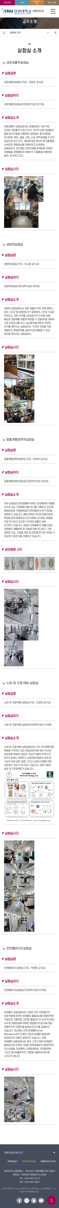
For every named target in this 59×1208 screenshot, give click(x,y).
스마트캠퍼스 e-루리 (36, 3)
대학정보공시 (13, 1161)
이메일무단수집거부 (48, 1161)
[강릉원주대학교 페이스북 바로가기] (19, 1200)
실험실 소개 (15, 32)
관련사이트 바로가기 (13, 1152)
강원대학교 (7, 3)
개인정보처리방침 (29, 1161)
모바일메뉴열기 (53, 11)
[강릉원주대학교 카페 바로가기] (26, 1200)
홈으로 (4, 32)
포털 (22, 3)
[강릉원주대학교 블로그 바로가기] (34, 1200)
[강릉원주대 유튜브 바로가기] (41, 1200)
